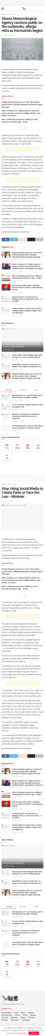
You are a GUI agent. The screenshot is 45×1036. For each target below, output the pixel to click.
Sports (23, 1013)
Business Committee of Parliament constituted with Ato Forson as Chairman (26, 416)
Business (31, 1013)
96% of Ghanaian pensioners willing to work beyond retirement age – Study (27, 277)
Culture (23, 1017)
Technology (26, 1020)
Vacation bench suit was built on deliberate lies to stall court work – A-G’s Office (27, 299)
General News (11, 14)
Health (25, 1015)
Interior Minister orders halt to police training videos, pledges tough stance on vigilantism (27, 310)
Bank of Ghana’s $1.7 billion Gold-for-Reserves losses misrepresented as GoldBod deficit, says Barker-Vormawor (21, 113)
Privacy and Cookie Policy (18, 1033)
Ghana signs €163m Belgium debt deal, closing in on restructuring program (27, 356)
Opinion (33, 1015)
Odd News (14, 1017)
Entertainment (7, 1015)
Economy (5, 1017)
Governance (15, 1020)
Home (3, 14)
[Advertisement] (22, 2)
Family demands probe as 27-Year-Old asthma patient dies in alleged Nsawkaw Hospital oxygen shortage (22, 104)
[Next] (24, 128)
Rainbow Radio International (15, 1004)
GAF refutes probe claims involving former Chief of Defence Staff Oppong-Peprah (27, 287)
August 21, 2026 (18, 259)
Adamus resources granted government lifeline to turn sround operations (21, 345)
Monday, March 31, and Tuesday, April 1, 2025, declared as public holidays (27, 396)
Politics (17, 1015)
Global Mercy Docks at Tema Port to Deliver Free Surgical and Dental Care (26, 365)
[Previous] (20, 128)
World (16, 1013)
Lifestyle (31, 1017)
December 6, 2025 (7, 35)
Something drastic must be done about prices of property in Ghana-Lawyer (27, 427)
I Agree (34, 1033)
